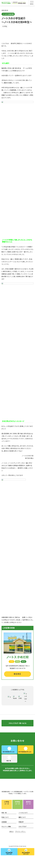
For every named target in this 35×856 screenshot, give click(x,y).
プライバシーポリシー (20, 831)
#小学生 (5, 26)
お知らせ (11, 831)
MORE (17, 674)
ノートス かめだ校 (8, 14)
